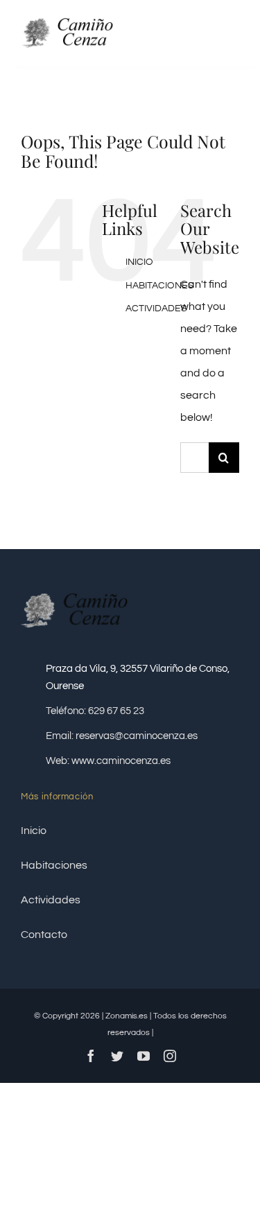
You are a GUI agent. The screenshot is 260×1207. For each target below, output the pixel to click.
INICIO (139, 262)
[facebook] (91, 1056)
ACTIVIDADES (156, 308)
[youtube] (143, 1056)
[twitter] (117, 1056)
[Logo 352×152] (73, 15)
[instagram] (170, 1056)
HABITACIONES (159, 285)
